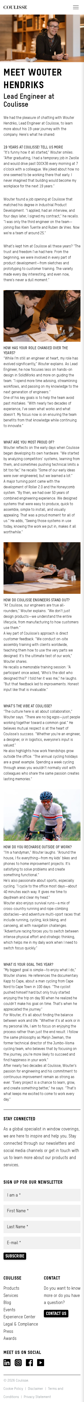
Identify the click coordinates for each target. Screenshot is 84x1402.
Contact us (56, 1313)
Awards (10, 1338)
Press (8, 1331)
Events (9, 1309)
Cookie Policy (14, 1389)
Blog (7, 1302)
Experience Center (19, 1316)
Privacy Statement (37, 1397)
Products (11, 1288)
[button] (75, 7)
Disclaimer (35, 1389)
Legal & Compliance (21, 1324)
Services (11, 1295)
